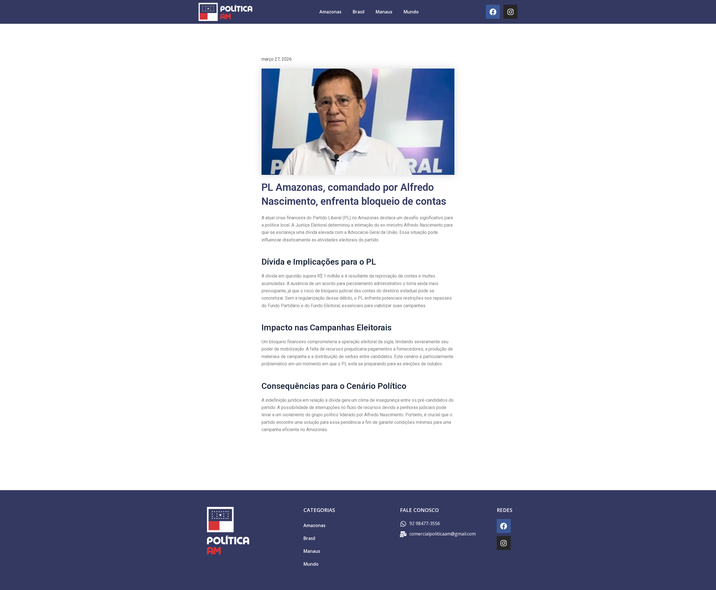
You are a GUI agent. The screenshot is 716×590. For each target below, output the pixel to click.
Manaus (384, 12)
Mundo (411, 12)
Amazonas (330, 12)
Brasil (358, 12)
